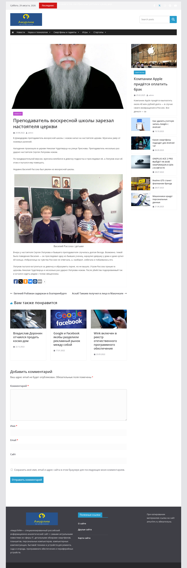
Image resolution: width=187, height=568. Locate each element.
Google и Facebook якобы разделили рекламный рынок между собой (66, 339)
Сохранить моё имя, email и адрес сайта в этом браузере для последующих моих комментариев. (69, 469)
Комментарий (19, 386)
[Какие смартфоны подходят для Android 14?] (140, 145)
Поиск (173, 19)
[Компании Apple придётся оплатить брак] (154, 56)
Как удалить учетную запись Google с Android (163, 124)
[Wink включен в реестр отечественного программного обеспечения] (109, 311)
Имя (13, 426)
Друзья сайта (85, 529)
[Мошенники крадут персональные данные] (140, 201)
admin (30, 133)
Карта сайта (84, 538)
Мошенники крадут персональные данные (163, 199)
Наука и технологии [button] (38, 32)
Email (14, 440)
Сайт (13, 454)
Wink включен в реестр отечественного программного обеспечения (105, 340)
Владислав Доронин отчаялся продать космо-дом (27, 337)
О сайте (82, 523)
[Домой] (12, 32)
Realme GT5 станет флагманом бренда (162, 182)
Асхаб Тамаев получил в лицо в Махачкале (97, 293)
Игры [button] (85, 32)
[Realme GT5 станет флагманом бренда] (140, 184)
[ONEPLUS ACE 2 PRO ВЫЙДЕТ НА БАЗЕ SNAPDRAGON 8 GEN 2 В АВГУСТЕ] (140, 165)
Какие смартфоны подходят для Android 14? (163, 142)
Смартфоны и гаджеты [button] (65, 32)
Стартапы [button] (98, 32)
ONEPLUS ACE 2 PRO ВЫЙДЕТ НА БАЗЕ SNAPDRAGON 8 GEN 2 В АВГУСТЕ (163, 163)
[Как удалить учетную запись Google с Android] (140, 126)
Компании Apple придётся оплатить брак (150, 84)
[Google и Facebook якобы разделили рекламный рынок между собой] (68, 311)
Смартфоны (139, 72)
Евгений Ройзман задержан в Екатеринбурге (40, 293)
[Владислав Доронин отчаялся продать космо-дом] (28, 311)
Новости (21, 32)
